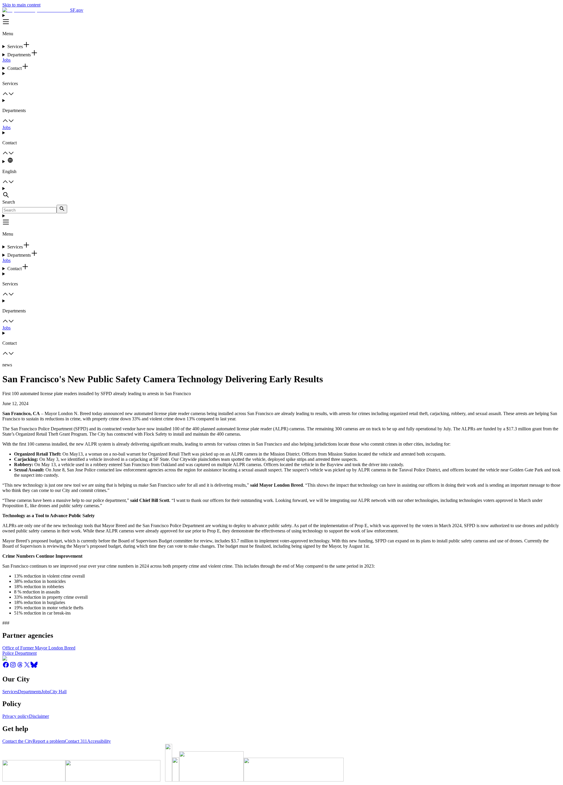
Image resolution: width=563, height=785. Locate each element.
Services (10, 691)
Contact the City (17, 741)
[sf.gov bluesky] (34, 666)
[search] (62, 209)
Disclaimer (39, 716)
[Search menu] (281, 192)
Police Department (19, 653)
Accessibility (99, 741)
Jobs (6, 59)
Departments (29, 691)
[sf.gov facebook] (5, 666)
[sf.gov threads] (19, 666)
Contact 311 (76, 741)
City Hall (58, 691)
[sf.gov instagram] (12, 666)
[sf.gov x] (26, 666)
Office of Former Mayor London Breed (38, 647)
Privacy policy (15, 716)
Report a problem (49, 741)
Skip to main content (21, 4)
